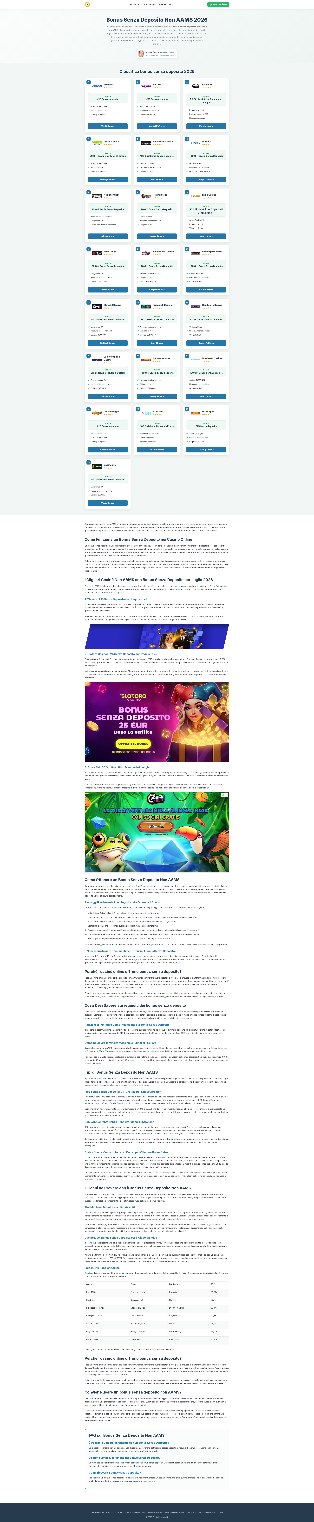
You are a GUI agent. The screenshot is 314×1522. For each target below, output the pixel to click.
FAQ (171, 4)
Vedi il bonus (107, 126)
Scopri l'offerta (157, 126)
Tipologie (161, 4)
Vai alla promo (206, 126)
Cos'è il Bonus (148, 4)
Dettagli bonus (107, 179)
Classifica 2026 (131, 4)
